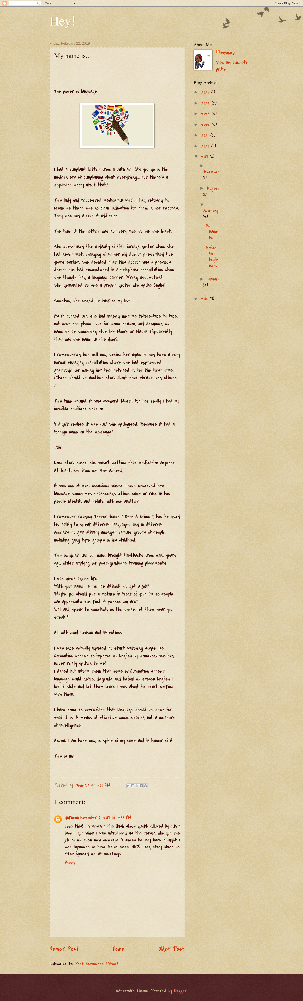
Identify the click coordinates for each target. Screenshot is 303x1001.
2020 (206, 146)
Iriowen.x (227, 53)
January (213, 279)
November (211, 171)
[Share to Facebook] (141, 785)
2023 (206, 114)
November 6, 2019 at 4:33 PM (105, 817)
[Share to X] (137, 785)
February (210, 211)
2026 (206, 92)
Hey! (62, 20)
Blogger (180, 990)
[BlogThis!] (133, 785)
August (213, 188)
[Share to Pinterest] (145, 785)
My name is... (212, 231)
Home (119, 949)
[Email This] (128, 785)
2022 (206, 124)
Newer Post (64, 949)
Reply (70, 862)
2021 (205, 135)
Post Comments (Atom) (96, 964)
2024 (206, 103)
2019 (205, 157)
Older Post (172, 949)
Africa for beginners (212, 257)
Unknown (72, 817)
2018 (205, 299)
